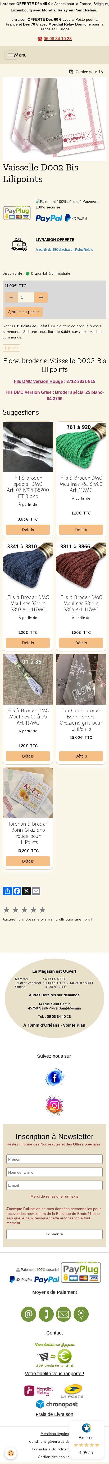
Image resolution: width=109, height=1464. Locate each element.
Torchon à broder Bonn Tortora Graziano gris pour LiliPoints (81, 720)
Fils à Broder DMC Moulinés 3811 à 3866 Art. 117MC (81, 604)
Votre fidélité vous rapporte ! (54, 1373)
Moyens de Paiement (54, 1292)
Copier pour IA (89, 71)
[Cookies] (11, 1453)
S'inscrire (54, 1234)
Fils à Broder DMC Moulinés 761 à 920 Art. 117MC (81, 484)
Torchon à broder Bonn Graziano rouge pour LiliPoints (27, 833)
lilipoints (11, 348)
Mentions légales (54, 1434)
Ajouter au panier (23, 311)
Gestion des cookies (54, 1457)
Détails (28, 529)
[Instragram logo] (54, 1106)
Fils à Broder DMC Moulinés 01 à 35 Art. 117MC (28, 717)
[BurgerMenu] (10, 55)
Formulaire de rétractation (54, 1449)
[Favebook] (54, 1077)
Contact (54, 1333)
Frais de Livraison (54, 1414)
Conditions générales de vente (54, 1441)
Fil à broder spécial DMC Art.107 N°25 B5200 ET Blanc (28, 487)
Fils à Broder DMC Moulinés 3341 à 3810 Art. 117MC (28, 604)
